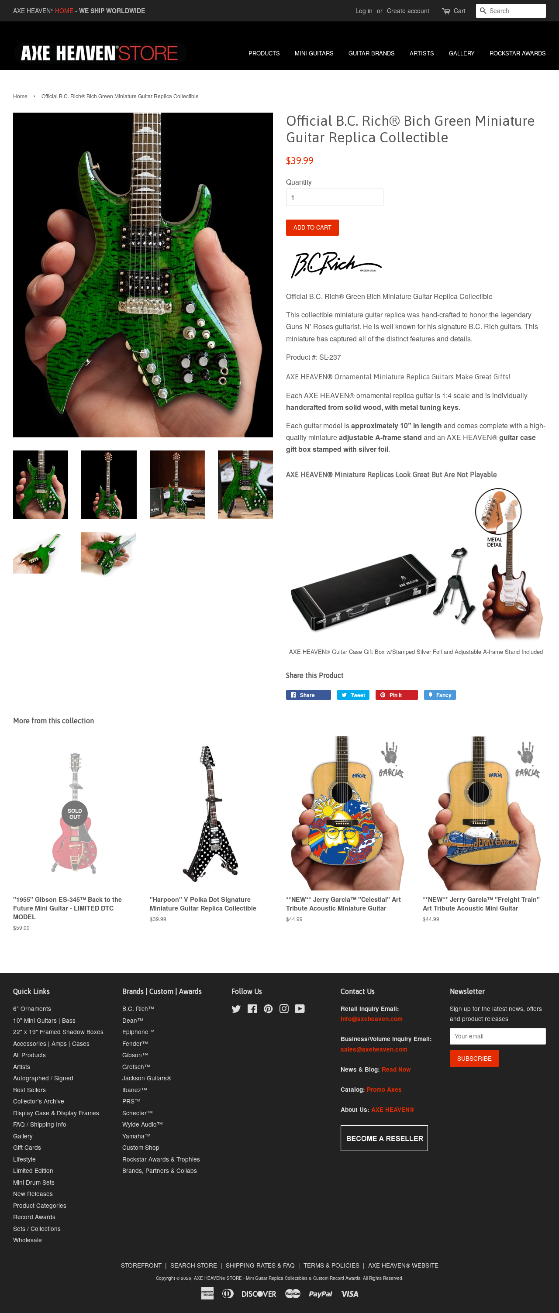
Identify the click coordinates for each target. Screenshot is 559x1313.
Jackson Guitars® (146, 1077)
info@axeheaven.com (372, 1018)
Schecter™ (137, 1112)
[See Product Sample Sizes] (416, 641)
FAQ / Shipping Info (39, 1124)
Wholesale (27, 1239)
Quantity (299, 182)
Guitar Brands (372, 53)
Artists (21, 1066)
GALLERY (462, 53)
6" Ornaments (32, 1008)
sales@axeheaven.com (374, 1049)
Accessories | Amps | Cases (51, 1043)
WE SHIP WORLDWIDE (112, 10)
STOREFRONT (141, 1265)
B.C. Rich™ (138, 1008)
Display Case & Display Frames (56, 1112)
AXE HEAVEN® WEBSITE (403, 1265)
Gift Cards (27, 1147)
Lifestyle (24, 1159)
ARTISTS (422, 53)
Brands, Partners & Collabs (159, 1170)
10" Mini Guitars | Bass (44, 1020)
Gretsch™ (136, 1066)
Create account (408, 10)
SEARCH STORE (193, 1265)
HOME (64, 10)
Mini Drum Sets (34, 1182)
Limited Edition (33, 1170)
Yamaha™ (136, 1135)
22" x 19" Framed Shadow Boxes (58, 1031)
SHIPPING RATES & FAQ (260, 1265)
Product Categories (39, 1205)
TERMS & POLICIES (331, 1265)
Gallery (23, 1135)
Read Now (396, 1069)
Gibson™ (135, 1054)
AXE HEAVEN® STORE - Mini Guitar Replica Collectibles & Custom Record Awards (277, 1278)
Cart (460, 10)
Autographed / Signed (43, 1077)
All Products (29, 1054)
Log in (364, 10)
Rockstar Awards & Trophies (161, 1159)
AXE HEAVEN (33, 10)
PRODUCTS (264, 53)
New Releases (33, 1193)
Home (20, 96)
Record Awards (34, 1216)
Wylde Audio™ (142, 1124)
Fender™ (135, 1043)
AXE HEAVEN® (392, 1109)
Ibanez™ (134, 1089)
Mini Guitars (314, 53)
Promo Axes (384, 1089)
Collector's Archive (38, 1100)
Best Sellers (29, 1089)
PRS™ (131, 1100)
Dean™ (132, 1020)
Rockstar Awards (518, 53)
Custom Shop (140, 1147)
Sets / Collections (37, 1228)
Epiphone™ (138, 1031)
